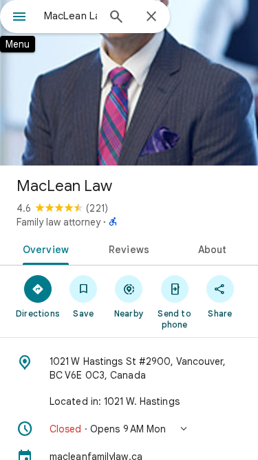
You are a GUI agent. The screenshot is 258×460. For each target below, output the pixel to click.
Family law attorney (58, 222)
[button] (129, 429)
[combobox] (70, 16)
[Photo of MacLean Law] (129, 83)
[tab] (43, 248)
